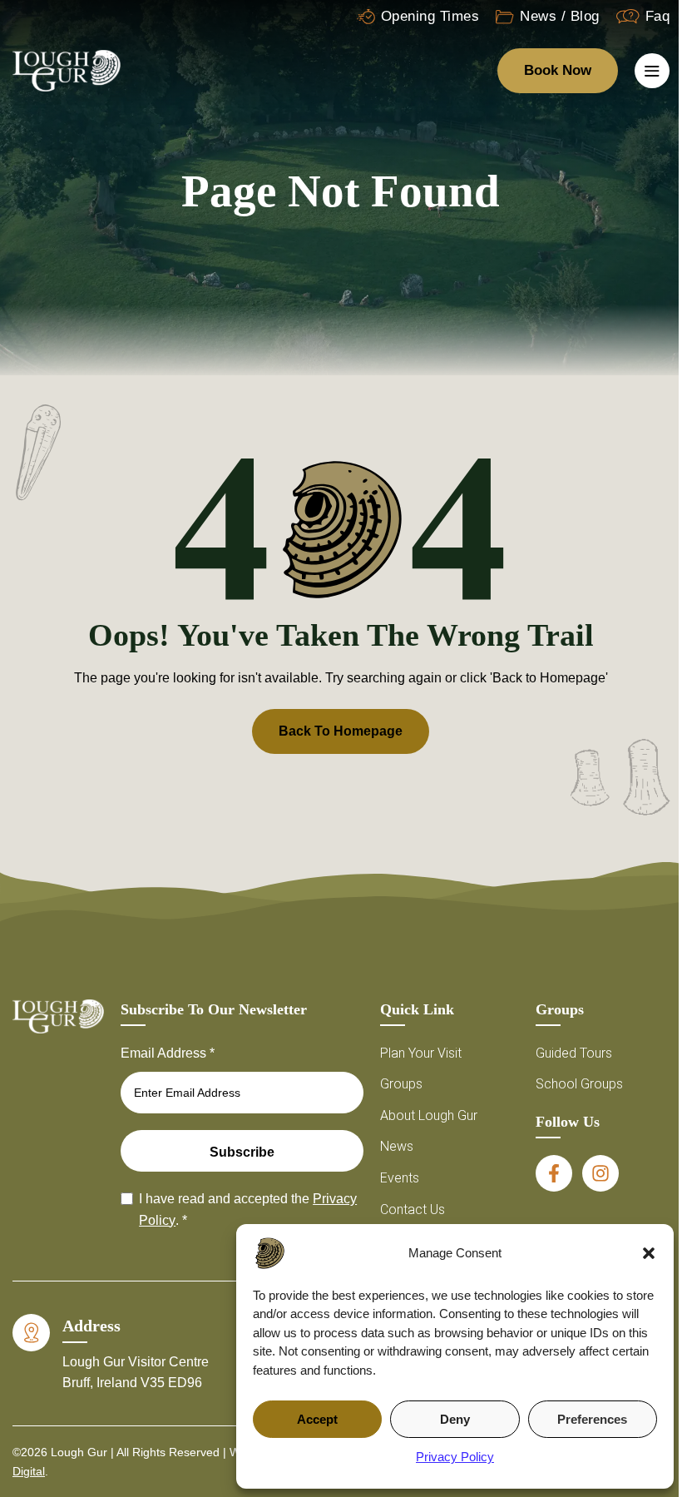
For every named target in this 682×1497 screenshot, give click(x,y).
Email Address (168, 1053)
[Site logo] (66, 69)
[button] (648, 1253)
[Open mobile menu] (652, 70)
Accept (317, 1419)
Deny (455, 1419)
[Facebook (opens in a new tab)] (554, 1173)
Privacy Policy (455, 1457)
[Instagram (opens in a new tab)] (600, 1173)
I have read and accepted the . (248, 1209)
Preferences (592, 1419)
